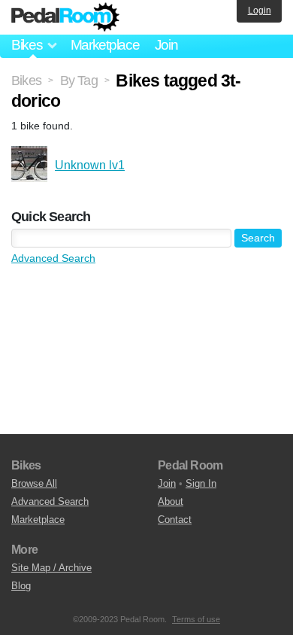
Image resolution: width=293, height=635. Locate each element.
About (170, 501)
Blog (21, 585)
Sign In (201, 483)
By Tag (79, 80)
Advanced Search (53, 258)
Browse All (34, 483)
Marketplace (105, 45)
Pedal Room (65, 17)
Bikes (26, 80)
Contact (175, 519)
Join (166, 45)
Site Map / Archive (51, 567)
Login (259, 10)
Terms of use (196, 619)
